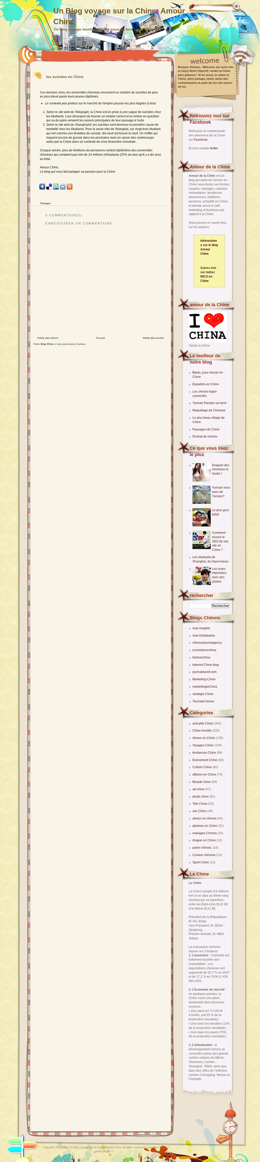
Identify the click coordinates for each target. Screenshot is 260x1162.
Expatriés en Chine (205, 384)
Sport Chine (201, 862)
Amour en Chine (204, 738)
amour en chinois (204, 818)
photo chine (200, 796)
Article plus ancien (153, 337)
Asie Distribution (203, 635)
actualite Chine (203, 723)
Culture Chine (202, 767)
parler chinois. (202, 847)
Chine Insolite (202, 730)
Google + (107, 1151)
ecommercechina (204, 650)
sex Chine (199, 811)
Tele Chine (200, 803)
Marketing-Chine (204, 679)
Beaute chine (202, 782)
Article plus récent (47, 337)
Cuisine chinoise (204, 855)
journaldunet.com (204, 672)
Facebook (200, 139)
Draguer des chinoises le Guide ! (220, 469)
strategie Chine (203, 694)
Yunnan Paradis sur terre (209, 403)
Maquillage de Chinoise (208, 410)
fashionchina (201, 657)
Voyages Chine (203, 745)
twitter (214, 148)
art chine (198, 789)
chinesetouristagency (207, 642)
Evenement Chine (205, 760)
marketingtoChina (204, 686)
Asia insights (201, 628)
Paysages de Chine (206, 429)
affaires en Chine (204, 774)
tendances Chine (204, 752)
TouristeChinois (203, 701)
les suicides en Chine (65, 77)
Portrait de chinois (204, 436)
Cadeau (81, 344)
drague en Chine (204, 840)
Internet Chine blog (205, 665)
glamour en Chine (205, 826)
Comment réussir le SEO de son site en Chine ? (220, 541)
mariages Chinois (205, 833)
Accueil (100, 337)
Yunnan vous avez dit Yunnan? (221, 492)
